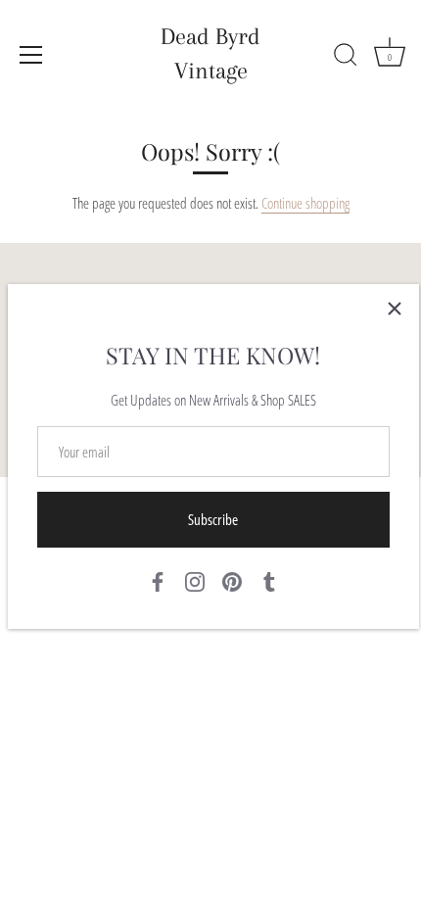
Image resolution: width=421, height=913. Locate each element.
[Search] (345, 57)
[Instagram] (195, 580)
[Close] (394, 308)
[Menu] (31, 54)
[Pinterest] (232, 580)
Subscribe (213, 519)
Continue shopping (305, 203)
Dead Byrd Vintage (210, 53)
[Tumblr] (269, 580)
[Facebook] (157, 580)
